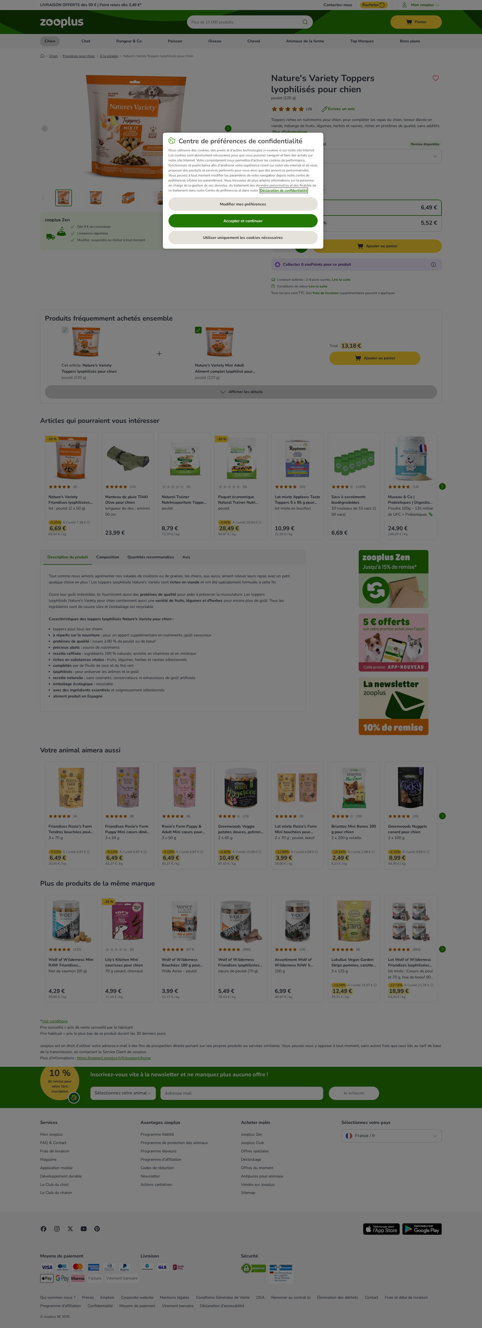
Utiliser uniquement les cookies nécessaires (243, 237)
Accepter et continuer (242, 221)
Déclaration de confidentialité (283, 190)
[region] (243, 191)
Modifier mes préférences (243, 204)
